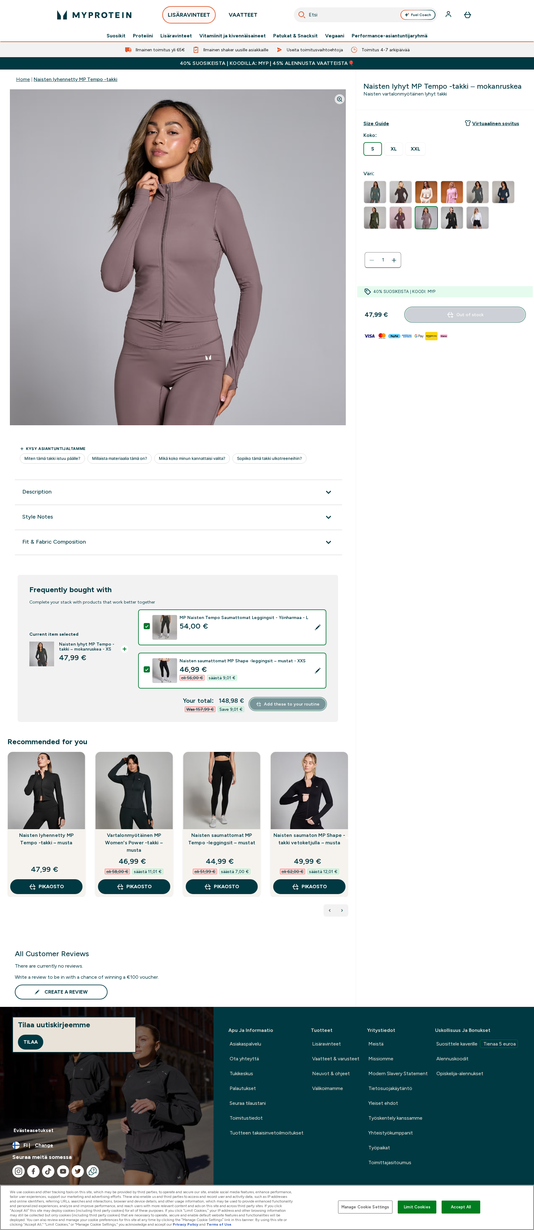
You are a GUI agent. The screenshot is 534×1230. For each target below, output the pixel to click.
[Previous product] (330, 910)
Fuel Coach (421, 15)
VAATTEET (243, 15)
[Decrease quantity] (372, 260)
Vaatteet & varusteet (335, 1058)
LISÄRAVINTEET (189, 15)
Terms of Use (218, 1224)
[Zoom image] (340, 99)
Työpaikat (379, 1147)
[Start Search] (302, 14)
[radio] (372, 149)
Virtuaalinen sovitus (495, 123)
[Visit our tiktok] (48, 1171)
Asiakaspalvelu (245, 1043)
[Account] (449, 15)
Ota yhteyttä (244, 1058)
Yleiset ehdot (383, 1103)
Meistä (376, 1043)
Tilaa (30, 1042)
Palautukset (243, 1088)
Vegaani (334, 35)
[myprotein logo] (94, 15)
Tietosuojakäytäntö (390, 1088)
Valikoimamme (327, 1088)
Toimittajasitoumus (389, 1162)
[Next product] (342, 910)
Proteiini (143, 35)
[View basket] (467, 15)
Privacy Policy (185, 1224)
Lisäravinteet (176, 35)
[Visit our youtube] (63, 1171)
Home (23, 79)
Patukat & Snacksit (295, 35)
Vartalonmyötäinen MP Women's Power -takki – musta (134, 843)
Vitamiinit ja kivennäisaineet (232, 35)
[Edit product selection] (318, 627)
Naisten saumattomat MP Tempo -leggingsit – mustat (221, 839)
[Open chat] (93, 1171)
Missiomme (380, 1058)
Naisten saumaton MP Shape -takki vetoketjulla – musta (309, 839)
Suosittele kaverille (476, 1043)
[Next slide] (347, 838)
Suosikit (116, 35)
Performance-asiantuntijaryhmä (389, 35)
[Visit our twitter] (78, 1171)
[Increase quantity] (394, 260)
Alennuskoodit (452, 1058)
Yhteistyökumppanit (390, 1132)
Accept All (461, 1207)
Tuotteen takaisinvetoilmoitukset (266, 1132)
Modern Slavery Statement (398, 1073)
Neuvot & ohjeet (331, 1073)
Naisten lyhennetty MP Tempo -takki (75, 79)
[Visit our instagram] (18, 1171)
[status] (383, 260)
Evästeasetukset (33, 1130)
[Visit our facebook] (33, 1171)
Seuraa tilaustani (248, 1103)
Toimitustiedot (246, 1118)
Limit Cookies (417, 1207)
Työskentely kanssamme (395, 1118)
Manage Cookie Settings (365, 1207)
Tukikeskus (241, 1073)
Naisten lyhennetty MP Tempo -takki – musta (46, 839)
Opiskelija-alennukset (459, 1073)
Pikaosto (51, 886)
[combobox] (365, 14)
